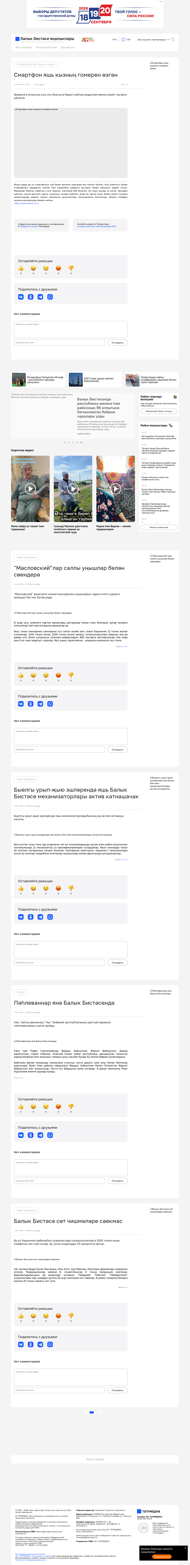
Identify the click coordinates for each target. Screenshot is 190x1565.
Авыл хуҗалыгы (26, 557)
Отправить (117, 342)
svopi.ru (125, 1287)
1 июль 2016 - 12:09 (21, 1230)
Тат (129, 39)
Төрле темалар (95, 1459)
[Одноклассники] (30, 297)
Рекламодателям (46, 47)
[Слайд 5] (81, 442)
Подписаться (161, 1556)
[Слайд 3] (73, 442)
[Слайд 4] (77, 442)
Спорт (20, 992)
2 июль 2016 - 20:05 (21, 84)
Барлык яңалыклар (159, 527)
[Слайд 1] (64, 442)
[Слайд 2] (69, 442)
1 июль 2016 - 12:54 (21, 806)
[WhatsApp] (50, 297)
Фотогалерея (23, 47)
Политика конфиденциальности (30, 1560)
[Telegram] (40, 297)
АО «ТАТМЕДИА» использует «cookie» (33, 1556)
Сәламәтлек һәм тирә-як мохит (36, 64)
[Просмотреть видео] (30, 488)
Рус (115, 39)
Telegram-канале (29, 226)
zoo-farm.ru (124, 646)
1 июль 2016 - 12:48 (21, 1012)
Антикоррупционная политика (30, 1554)
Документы (68, 47)
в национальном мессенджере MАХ (96, 226)
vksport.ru (21, 1078)
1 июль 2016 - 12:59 (21, 584)
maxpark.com (124, 859)
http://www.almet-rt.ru (26, 203)
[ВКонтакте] (21, 297)
